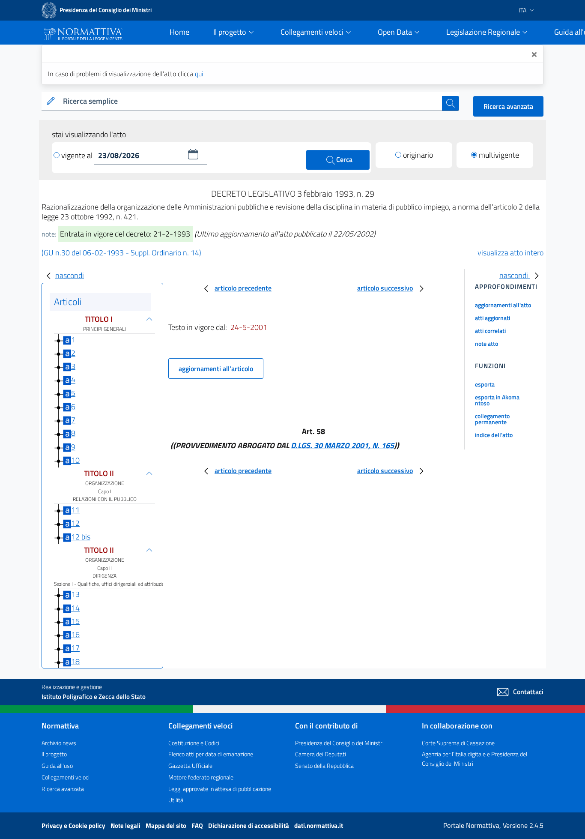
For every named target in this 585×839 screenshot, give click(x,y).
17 (75, 648)
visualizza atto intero (510, 252)
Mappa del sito (167, 825)
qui (199, 74)
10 (75, 460)
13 (75, 594)
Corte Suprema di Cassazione (458, 742)
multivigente (499, 155)
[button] (193, 154)
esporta (485, 384)
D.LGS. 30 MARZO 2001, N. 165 (342, 445)
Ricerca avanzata (508, 106)
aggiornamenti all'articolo (216, 368)
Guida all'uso (57, 765)
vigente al (77, 155)
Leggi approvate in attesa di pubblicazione (219, 788)
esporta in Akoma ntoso (497, 400)
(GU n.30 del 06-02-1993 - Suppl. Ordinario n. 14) (121, 252)
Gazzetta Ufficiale (190, 765)
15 (75, 621)
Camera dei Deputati (320, 753)
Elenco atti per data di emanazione (210, 753)
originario (418, 155)
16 (75, 634)
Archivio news (59, 742)
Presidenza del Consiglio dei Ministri (339, 742)
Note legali (126, 825)
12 (75, 523)
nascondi (69, 275)
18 (75, 661)
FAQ (197, 825)
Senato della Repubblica (324, 765)
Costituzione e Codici (193, 742)
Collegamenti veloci (66, 777)
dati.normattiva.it (318, 825)
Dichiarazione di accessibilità (249, 825)
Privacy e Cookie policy (74, 825)
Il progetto (54, 753)
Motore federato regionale (200, 777)
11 (75, 509)
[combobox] (251, 101)
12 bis (80, 536)
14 (75, 608)
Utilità (175, 799)
